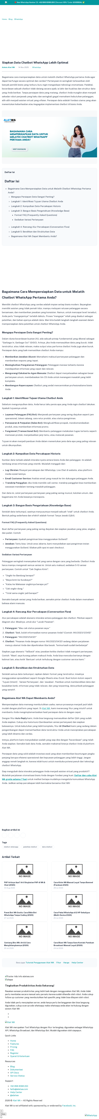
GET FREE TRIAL (23, 1014)
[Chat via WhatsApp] (91, 1115)
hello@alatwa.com (19, 1089)
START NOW (16, 1017)
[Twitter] (16, 835)
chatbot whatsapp (11, 847)
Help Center (77, 962)
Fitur (58, 962)
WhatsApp (18, 19)
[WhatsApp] (4, 835)
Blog (11, 19)
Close (3, 1114)
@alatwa (14, 1095)
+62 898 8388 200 (19, 1086)
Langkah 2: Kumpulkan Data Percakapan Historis (36, 206)
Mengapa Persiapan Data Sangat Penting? (32, 196)
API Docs (14, 1073)
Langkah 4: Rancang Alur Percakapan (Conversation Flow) (40, 227)
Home (4, 19)
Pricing (13, 1047)
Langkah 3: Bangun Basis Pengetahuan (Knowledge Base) (40, 211)
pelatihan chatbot (30, 847)
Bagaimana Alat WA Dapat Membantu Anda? (34, 236)
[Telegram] (23, 835)
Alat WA (46, 708)
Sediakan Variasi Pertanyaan (28, 219)
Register (14, 1053)
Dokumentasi (16, 1069)
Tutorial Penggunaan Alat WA (40, 962)
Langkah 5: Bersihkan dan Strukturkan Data (33, 231)
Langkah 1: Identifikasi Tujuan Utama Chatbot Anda (37, 201)
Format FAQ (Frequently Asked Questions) (35, 215)
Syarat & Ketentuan (20, 1056)
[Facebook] (10, 835)
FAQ (12, 1050)
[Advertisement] (49, 41)
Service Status (17, 1076)
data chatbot (47, 847)
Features (14, 1044)
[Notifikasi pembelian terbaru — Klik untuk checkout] (49, 1117)
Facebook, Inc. (69, 1105)
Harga (66, 962)
